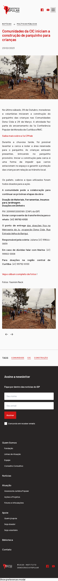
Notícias (6, 24)
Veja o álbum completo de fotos (19, 274)
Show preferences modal (12, 579)
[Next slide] (11, 334)
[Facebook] (42, 9)
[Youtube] (48, 9)
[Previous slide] (6, 334)
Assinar (10, 415)
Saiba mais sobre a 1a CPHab (17, 135)
